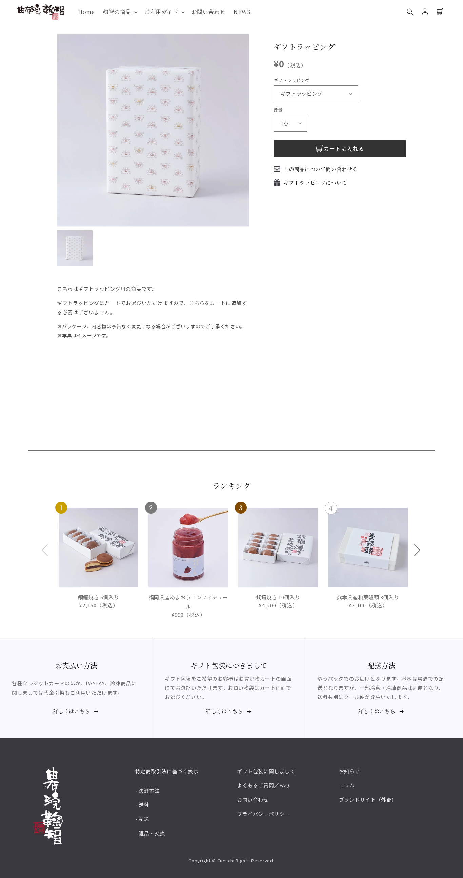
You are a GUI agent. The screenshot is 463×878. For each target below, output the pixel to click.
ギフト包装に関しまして (266, 771)
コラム (347, 785)
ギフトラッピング (292, 80)
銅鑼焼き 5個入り (89, 559)
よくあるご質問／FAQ (263, 785)
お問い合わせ (253, 799)
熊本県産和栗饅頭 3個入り (364, 559)
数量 (278, 110)
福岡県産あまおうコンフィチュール (188, 563)
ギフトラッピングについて (315, 182)
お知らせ (349, 771)
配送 (144, 818)
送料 (144, 804)
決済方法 (149, 790)
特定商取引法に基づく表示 (167, 771)
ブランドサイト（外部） (368, 799)
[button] (119, 12)
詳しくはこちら (71, 711)
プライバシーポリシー (263, 813)
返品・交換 (152, 833)
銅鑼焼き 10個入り (269, 559)
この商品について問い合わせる (321, 169)
